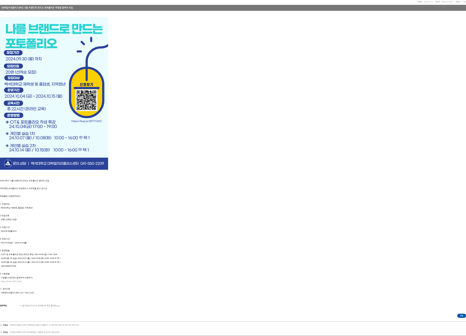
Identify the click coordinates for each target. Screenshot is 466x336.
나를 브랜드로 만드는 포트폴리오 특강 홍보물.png (40, 306)
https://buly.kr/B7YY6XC (11, 281)
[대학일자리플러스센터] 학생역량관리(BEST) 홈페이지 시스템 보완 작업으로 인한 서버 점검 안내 (44, 325)
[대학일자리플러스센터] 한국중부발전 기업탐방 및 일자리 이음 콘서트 (35, 332)
